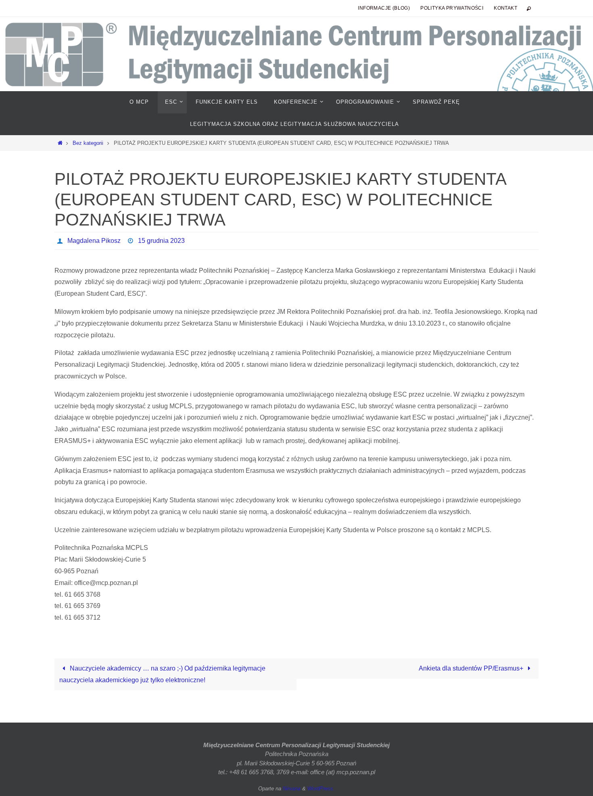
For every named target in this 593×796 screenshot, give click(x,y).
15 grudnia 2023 (161, 240)
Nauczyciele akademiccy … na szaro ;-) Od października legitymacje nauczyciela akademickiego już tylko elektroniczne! (162, 674)
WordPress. (321, 789)
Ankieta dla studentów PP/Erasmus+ (472, 668)
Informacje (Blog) (384, 8)
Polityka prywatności (451, 8)
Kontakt (505, 8)
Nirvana (292, 789)
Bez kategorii (88, 143)
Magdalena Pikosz (94, 240)
